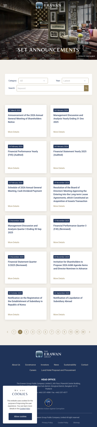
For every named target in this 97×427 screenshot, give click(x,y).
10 (70, 332)
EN (86, 5)
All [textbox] (21, 80)
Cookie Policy (25, 409)
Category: (12, 81)
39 (77, 332)
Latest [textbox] (67, 80)
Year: (58, 81)
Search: (11, 88)
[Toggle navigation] (5, 5)
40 (83, 332)
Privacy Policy (47, 423)
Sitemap (76, 423)
